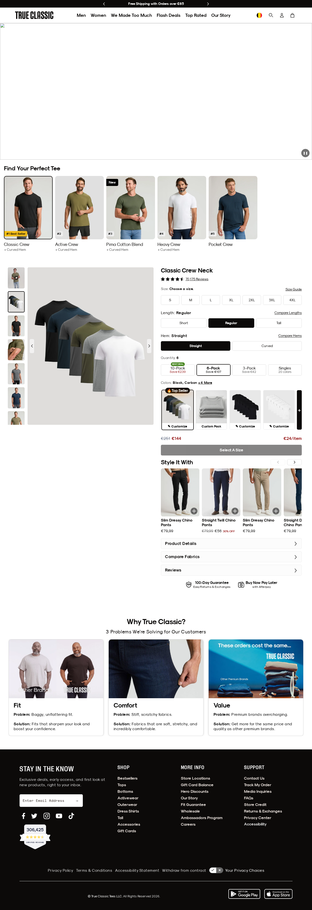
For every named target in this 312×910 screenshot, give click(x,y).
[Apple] (278, 894)
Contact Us (254, 778)
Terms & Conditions (94, 870)
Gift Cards (126, 830)
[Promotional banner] (156, 91)
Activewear (127, 798)
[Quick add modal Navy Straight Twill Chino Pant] (235, 511)
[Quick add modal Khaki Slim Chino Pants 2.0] (276, 511)
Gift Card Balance (197, 784)
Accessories (128, 824)
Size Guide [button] (293, 289)
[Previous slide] (104, 3)
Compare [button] (288, 313)
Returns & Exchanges (263, 811)
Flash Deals (168, 15)
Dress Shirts (128, 811)
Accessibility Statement (137, 870)
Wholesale (190, 811)
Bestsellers (127, 778)
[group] (28, 214)
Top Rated (195, 15)
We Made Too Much (131, 15)
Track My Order (257, 784)
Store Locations (195, 778)
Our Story (221, 15)
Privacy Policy (60, 870)
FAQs (248, 798)
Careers (188, 824)
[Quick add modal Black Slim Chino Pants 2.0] (194, 511)
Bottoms (125, 791)
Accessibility (255, 824)
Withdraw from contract (184, 870)
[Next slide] (208, 3)
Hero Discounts (194, 791)
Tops (121, 784)
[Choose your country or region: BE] (259, 15)
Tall (120, 817)
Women (98, 15)
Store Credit (255, 804)
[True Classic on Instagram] (46, 816)
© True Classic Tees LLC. (105, 896)
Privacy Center (257, 817)
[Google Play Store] (244, 894)
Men (81, 15)
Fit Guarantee (193, 804)
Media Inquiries (258, 791)
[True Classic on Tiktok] (71, 816)
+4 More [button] (205, 382)
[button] (292, 15)
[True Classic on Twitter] (34, 816)
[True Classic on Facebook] (23, 816)
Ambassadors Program (202, 817)
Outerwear (127, 804)
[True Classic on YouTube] (59, 816)
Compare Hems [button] (290, 336)
